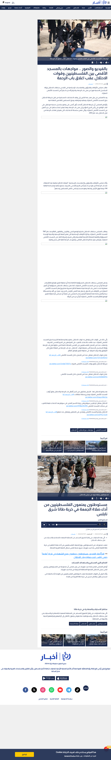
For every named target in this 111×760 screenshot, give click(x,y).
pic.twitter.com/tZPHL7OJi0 (97, 415)
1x (49, 525)
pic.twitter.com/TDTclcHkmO (96, 358)
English (7, 2)
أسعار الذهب (98, 8)
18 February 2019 (85, 361)
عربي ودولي (59, 8)
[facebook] (25, 690)
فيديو (9, 8)
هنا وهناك (36, 8)
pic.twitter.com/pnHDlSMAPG (96, 377)
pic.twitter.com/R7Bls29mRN (76, 406)
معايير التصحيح (43, 699)
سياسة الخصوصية (70, 756)
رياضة (44, 8)
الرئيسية (107, 8)
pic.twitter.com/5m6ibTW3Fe (60, 364)
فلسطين (76, 8)
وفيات (3, 8)
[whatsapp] (51, 690)
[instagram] (43, 690)
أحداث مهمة (18, 8)
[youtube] (60, 690)
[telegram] (69, 690)
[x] (34, 690)
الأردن (89, 8)
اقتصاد (51, 8)
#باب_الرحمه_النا (54, 355)
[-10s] (99, 525)
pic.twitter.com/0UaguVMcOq (96, 397)
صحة (83, 8)
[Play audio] (44, 525)
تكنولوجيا (27, 8)
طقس (68, 8)
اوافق (24, 754)
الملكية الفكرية (54, 699)
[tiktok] (77, 690)
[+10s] (104, 525)
